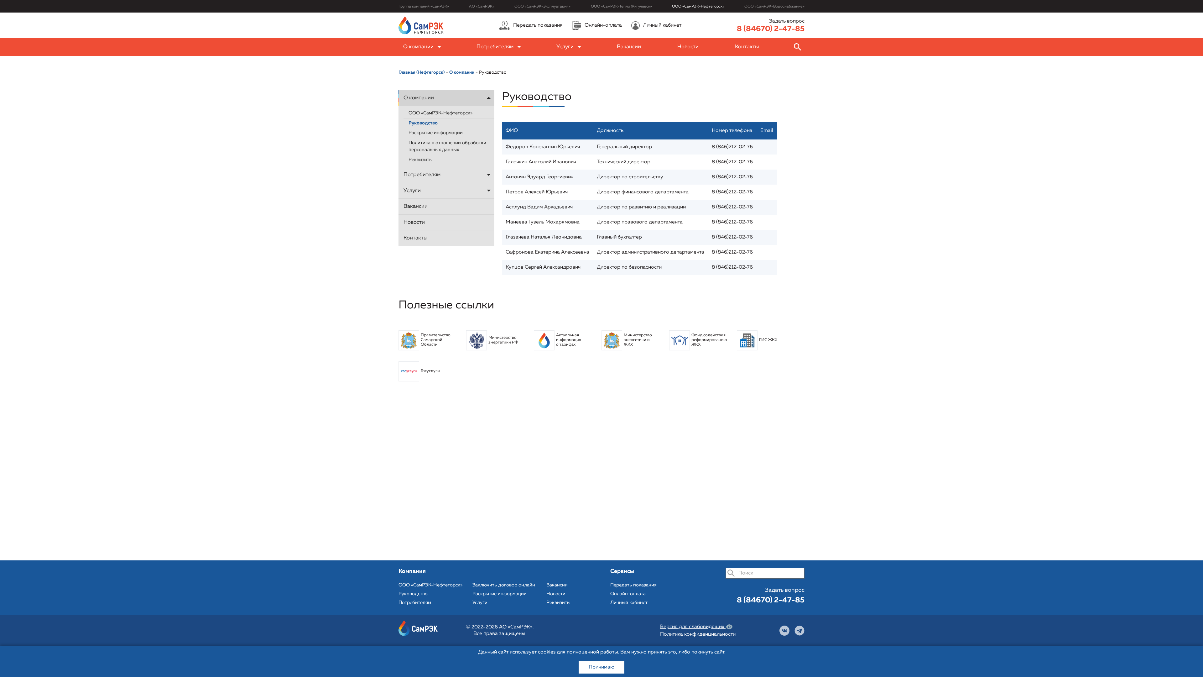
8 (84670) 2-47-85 (771, 29)
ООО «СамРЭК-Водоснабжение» (774, 6)
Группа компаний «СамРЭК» (423, 6)
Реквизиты (421, 159)
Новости (688, 47)
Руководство (492, 72)
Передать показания (633, 585)
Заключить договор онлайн (503, 585)
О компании (418, 47)
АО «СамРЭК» (481, 6)
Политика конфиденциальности (698, 634)
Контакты (747, 47)
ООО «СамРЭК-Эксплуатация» (542, 6)
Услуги (565, 47)
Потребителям (495, 47)
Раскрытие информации (436, 132)
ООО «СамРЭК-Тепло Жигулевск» (621, 6)
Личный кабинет (629, 602)
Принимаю (601, 667)
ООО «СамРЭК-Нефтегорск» (698, 6)
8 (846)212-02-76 (732, 147)
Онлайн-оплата (628, 593)
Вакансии (629, 47)
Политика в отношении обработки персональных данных (447, 146)
